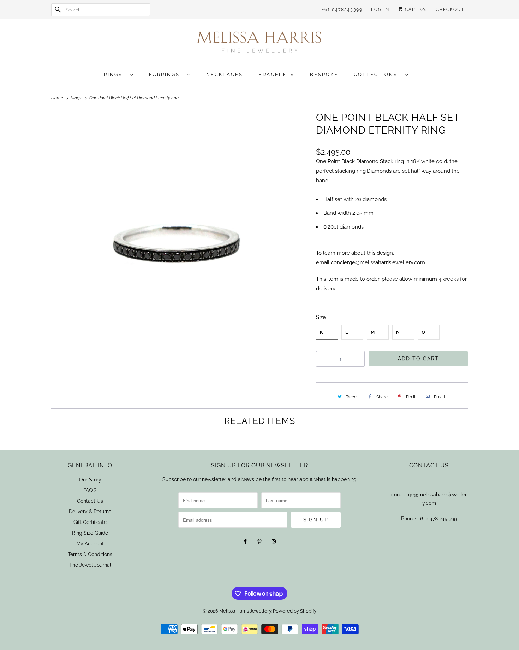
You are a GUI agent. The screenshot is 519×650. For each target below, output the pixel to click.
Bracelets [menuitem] (276, 74)
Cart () (415, 9)
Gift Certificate (90, 522)
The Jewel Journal (90, 565)
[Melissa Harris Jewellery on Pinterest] (259, 541)
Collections (378, 74)
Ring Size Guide (90, 533)
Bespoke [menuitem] (324, 74)
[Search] (58, 9)
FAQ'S (90, 490)
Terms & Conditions (90, 554)
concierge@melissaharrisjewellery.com (378, 262)
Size (321, 317)
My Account (90, 543)
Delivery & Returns (90, 511)
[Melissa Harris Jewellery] (259, 44)
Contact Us (90, 501)
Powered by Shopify (294, 611)
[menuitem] (122, 74)
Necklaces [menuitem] (224, 74)
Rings (115, 74)
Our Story (90, 480)
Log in (380, 9)
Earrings (166, 74)
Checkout (450, 9)
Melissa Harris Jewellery (245, 611)
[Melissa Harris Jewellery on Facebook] (245, 541)
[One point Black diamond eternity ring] (180, 238)
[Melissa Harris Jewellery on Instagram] (273, 541)
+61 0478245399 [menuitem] (342, 9)
